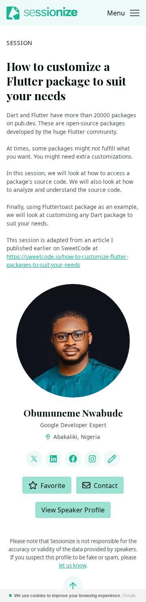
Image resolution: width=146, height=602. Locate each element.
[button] (123, 13)
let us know (72, 565)
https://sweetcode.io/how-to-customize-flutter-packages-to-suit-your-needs (67, 261)
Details (129, 595)
